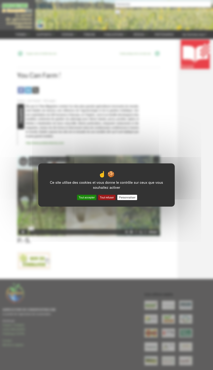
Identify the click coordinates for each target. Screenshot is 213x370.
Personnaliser (127, 197)
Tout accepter (87, 197)
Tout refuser (107, 197)
